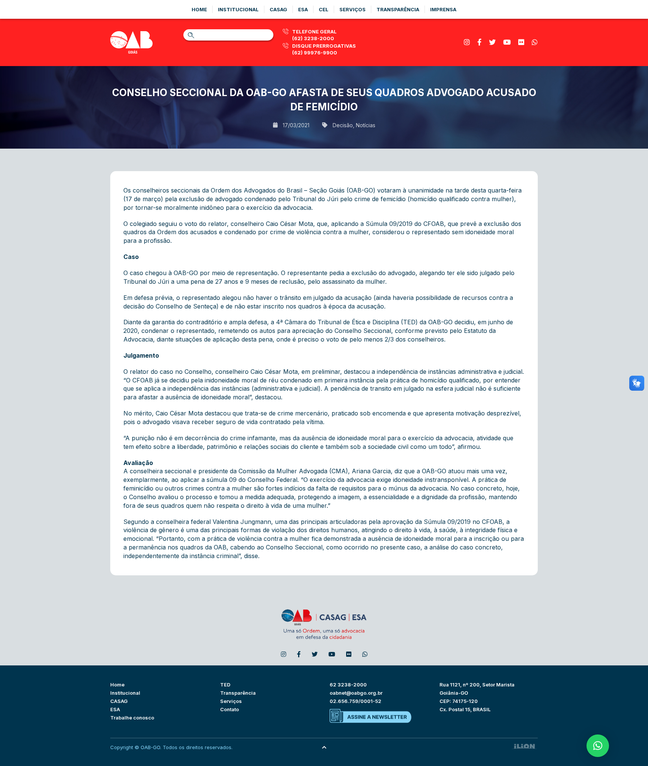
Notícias (365, 125)
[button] (597, 745)
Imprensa (443, 9)
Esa (303, 9)
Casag (278, 9)
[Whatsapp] (535, 42)
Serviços (352, 9)
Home (199, 9)
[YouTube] (507, 42)
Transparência (397, 9)
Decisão (343, 125)
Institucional (238, 9)
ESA (115, 709)
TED (225, 685)
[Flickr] (521, 42)
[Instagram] (467, 42)
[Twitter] (492, 42)
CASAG (119, 701)
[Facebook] (479, 42)
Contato (229, 709)
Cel (323, 9)
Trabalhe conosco (132, 718)
